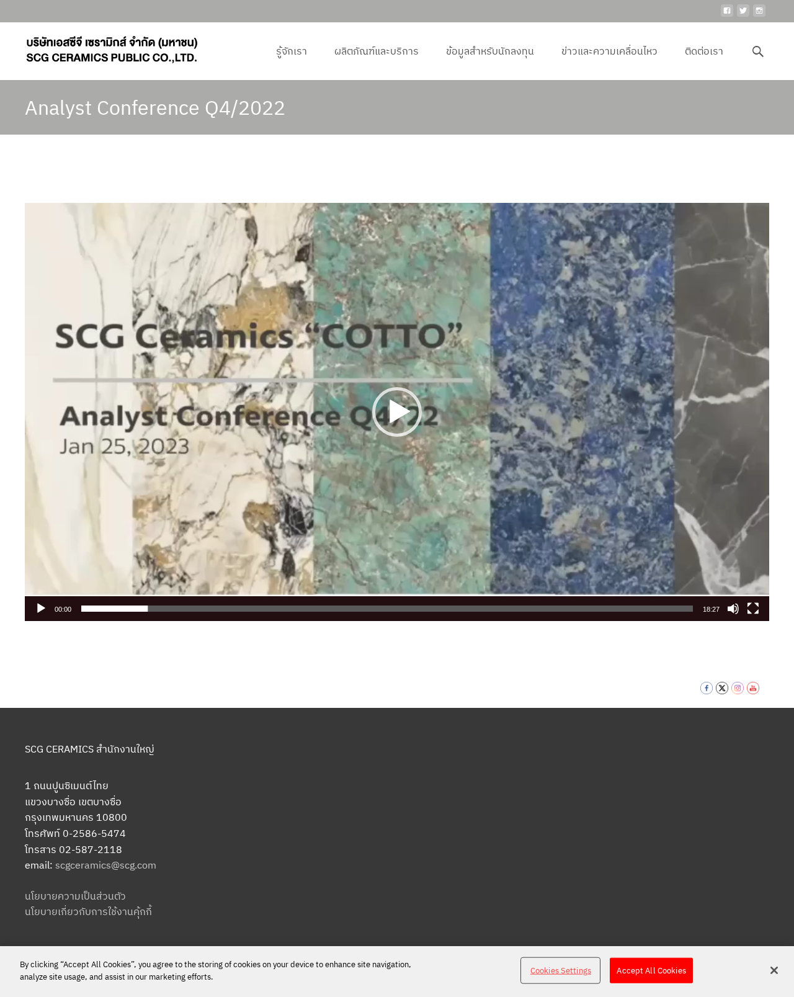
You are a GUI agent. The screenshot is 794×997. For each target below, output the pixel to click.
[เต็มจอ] (753, 608)
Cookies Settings (560, 970)
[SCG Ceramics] (101, 47)
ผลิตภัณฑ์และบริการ (376, 51)
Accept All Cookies (651, 970)
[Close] (774, 970)
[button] (397, 412)
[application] (397, 412)
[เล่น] (41, 608)
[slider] (387, 609)
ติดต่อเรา (704, 51)
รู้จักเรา (291, 51)
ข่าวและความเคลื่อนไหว (609, 51)
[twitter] (743, 15)
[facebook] (727, 15)
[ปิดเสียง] (733, 608)
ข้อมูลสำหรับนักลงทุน (490, 51)
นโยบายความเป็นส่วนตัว (75, 896)
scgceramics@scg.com (105, 865)
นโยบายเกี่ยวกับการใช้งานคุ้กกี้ (88, 911)
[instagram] (759, 15)
